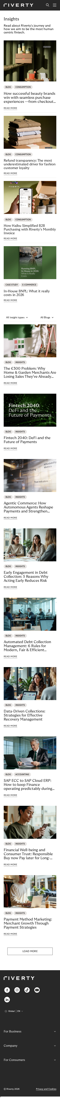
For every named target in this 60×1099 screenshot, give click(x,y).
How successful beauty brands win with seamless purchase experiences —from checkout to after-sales (29, 98)
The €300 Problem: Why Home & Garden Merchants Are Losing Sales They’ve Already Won (30, 373)
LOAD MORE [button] (30, 951)
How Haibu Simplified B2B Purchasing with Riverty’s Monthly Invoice (30, 229)
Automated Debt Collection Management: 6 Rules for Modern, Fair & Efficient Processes (27, 646)
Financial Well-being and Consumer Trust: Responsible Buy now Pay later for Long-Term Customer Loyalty (28, 854)
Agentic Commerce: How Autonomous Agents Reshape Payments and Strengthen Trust (28, 507)
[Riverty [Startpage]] (18, 5)
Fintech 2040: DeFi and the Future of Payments (27, 440)
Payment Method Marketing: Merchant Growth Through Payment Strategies (28, 923)
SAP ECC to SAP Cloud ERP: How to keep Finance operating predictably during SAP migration (28, 785)
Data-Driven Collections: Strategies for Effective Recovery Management (24, 715)
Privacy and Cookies (46, 1089)
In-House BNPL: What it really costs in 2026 (27, 293)
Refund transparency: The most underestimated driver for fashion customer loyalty (30, 164)
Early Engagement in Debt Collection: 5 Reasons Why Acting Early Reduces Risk (26, 577)
